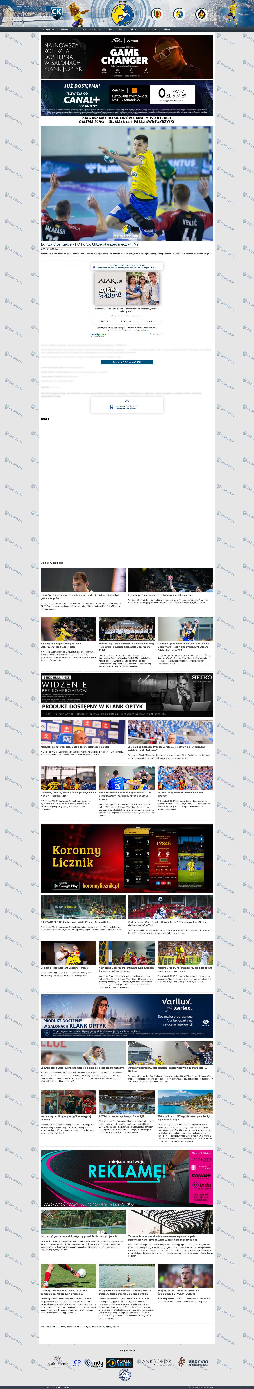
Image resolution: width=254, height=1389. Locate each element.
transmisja (96, 1326)
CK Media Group (207, 1387)
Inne (121, 29)
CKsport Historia (149, 29)
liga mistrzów (51, 1326)
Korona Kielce (48, 29)
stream (116, 1326)
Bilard (110, 29)
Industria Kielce (67, 29)
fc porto (62, 1326)
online (108, 1326)
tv (103, 1326)
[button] (148, 328)
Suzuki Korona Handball (91, 29)
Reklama (166, 29)
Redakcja (65, 1387)
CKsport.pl (57, 1387)
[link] (143, 330)
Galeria (133, 29)
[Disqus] (127, 454)
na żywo (86, 1326)
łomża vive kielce (74, 1326)
